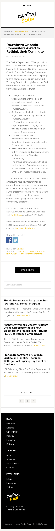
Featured (10, 423)
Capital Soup (27, 17)
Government (12, 432)
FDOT (8, 254)
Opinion (10, 444)
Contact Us (11, 467)
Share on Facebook (9, 240)
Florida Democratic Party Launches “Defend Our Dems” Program (26, 302)
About (9, 455)
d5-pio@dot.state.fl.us (25, 228)
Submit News (27, 270)
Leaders (20, 249)
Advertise (10, 459)
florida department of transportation (27, 254)
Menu (29, 5)
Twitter (9, 487)
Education (11, 440)
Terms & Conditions (15, 510)
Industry (10, 436)
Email (9, 479)
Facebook (11, 483)
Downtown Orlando (36, 251)
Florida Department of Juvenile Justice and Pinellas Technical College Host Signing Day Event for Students (26, 359)
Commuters (22, 251)
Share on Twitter (15, 240)
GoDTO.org (16, 215)
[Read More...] (23, 315)
